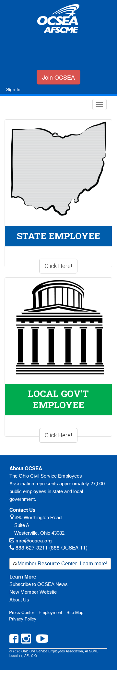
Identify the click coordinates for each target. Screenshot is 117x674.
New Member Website (33, 592)
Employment (50, 612)
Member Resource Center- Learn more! (62, 563)
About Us (19, 599)
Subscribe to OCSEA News (38, 584)
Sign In (13, 89)
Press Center (21, 612)
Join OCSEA (58, 77)
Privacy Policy (22, 619)
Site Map (74, 612)
